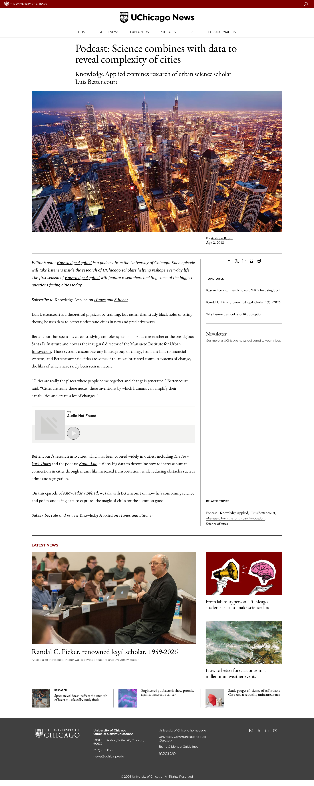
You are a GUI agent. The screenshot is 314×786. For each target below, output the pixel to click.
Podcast (211, 512)
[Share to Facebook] (230, 261)
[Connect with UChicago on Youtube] (275, 731)
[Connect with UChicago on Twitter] (259, 731)
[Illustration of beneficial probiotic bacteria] (127, 698)
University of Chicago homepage (182, 730)
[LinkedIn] (244, 261)
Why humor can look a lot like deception (234, 314)
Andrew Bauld (222, 238)
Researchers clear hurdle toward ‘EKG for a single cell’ (243, 290)
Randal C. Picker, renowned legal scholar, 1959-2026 (243, 302)
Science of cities (217, 523)
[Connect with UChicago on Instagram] (251, 731)
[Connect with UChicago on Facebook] (244, 731)
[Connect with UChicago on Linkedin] (267, 731)
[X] (237, 261)
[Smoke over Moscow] (244, 642)
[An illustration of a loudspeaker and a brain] (244, 573)
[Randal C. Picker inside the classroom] (114, 598)
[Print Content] (259, 261)
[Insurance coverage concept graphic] (215, 698)
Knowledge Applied (234, 512)
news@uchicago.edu (108, 756)
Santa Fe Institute (46, 344)
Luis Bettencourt (263, 512)
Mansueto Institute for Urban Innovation (235, 518)
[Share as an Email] (251, 261)
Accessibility (167, 753)
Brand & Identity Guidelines (178, 746)
